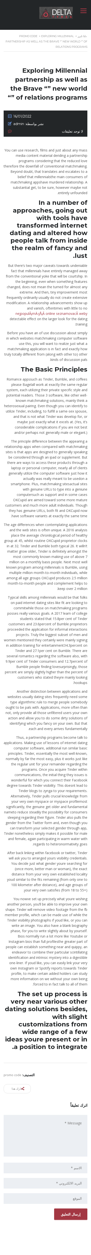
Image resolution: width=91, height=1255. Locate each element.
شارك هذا (18, 1089)
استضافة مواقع (44, 1250)
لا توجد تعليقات (72, 131)
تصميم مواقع (58, 1250)
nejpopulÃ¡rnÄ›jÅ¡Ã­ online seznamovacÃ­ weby (51, 313)
